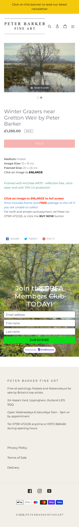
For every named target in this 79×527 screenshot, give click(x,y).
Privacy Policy (17, 447)
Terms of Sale (17, 457)
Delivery (13, 467)
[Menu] (73, 26)
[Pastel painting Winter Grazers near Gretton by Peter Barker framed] (41, 97)
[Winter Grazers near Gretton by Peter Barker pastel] (38, 97)
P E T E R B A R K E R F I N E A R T (44, 514)
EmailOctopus (47, 350)
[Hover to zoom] (39, 67)
